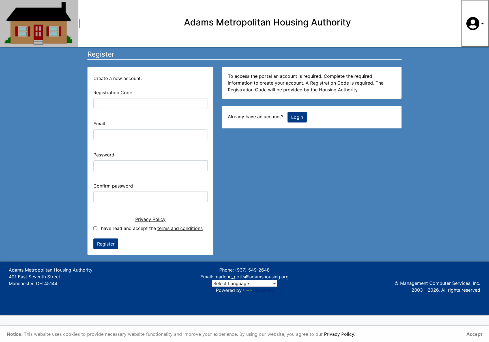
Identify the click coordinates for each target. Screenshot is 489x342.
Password (103, 155)
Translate (263, 290)
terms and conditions (180, 228)
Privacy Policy (150, 219)
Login (297, 117)
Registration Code (112, 92)
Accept (474, 334)
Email (99, 123)
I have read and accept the (150, 228)
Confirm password (113, 186)
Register (106, 244)
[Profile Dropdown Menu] (475, 23)
